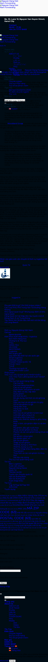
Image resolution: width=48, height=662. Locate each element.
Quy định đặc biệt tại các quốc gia (24, 356)
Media (12, 69)
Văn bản (35, 528)
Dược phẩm (18, 394)
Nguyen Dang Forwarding (36, 70)
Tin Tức (8, 629)
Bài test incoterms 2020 (20, 90)
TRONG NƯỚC (15, 472)
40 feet (3, 495)
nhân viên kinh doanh (18, 515)
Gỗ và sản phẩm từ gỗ (23, 404)
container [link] (26, 82)
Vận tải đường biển (17, 476)
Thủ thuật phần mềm (18, 638)
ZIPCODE (13, 487)
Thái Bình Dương (12, 523)
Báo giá (8, 640)
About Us (8, 604)
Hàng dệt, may (20, 407)
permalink (4, 267)
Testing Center (15, 360)
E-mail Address (7, 567)
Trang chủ (9, 602)
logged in (16, 298)
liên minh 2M (13, 509)
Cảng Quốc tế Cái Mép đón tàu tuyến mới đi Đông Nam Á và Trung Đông (24, 317)
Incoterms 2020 (23, 505)
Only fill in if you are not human (14, 578)
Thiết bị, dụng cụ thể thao (25, 445)
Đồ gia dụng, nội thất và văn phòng (29, 398)
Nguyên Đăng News (18, 468)
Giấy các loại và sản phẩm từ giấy (28, 402)
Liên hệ (12, 612)
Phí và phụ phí (15, 353)
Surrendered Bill (6, 521)
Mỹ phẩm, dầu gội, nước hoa (26, 428)
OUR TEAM (14, 608)
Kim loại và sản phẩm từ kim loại (28, 413)
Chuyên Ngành (15, 633)
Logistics (13, 351)
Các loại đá (18, 383)
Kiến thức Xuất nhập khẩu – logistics (20, 337)
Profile (12, 610)
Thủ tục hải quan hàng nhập (21, 381)
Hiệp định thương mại (29, 502)
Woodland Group (15, 123)
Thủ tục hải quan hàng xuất (21, 460)
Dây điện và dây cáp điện (24, 392)
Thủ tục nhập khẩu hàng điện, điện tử (30, 449)
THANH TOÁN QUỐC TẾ (20, 362)
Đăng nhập (5, 586)
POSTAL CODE (15, 518)
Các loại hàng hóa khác (23, 385)
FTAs (11, 343)
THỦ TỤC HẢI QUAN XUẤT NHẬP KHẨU (22, 375)
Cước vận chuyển (16, 466)
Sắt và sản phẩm (20, 440)
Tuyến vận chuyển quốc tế (20, 474)
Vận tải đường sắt (17, 479)
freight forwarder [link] (40, 255)
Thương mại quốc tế (18, 368)
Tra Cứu (7, 483)
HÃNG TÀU (14, 345)
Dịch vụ (12, 614)
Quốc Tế (3, 45)
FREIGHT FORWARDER (10, 500)
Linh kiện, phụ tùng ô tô (24, 415)
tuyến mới (32, 525)
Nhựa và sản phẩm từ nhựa (25, 430)
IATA (9, 505)
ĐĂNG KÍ (8, 642)
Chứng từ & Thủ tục (18, 341)
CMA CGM (20, 498)
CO (30, 498)
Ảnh (15, 623)
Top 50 (11, 525)
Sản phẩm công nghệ (23, 436)
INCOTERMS (14, 349)
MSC (22, 508)
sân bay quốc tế (19, 521)
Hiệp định (12, 503)
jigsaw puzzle (15, 334)
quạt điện (36, 519)
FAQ (11, 619)
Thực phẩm (18, 451)
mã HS (21, 512)
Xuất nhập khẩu (16, 481)
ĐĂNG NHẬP (10, 644)
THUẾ (11, 366)
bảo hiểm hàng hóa (17, 339)
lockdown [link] (20, 93)
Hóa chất (17, 411)
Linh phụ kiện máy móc (23, 417)
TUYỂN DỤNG (15, 616)
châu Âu (7, 498)
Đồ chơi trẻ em (20, 396)
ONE (42, 515)
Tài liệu (16, 627)
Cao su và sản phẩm (22, 387)
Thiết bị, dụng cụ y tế (22, 447)
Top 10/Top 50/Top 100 (19, 485)
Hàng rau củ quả (20, 409)
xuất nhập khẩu (16, 530)
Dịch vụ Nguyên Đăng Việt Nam (18, 330)
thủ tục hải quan (27, 523)
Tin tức (7, 77)
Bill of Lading (13, 495)
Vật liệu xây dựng (21, 457)
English (14, 648)
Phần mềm (9, 373)
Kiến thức (9, 79)
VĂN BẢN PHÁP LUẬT (19, 370)
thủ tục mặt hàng (17, 636)
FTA (25, 500)
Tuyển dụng (9, 489)
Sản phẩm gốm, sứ (21, 438)
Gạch (15, 400)
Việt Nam (27, 528)
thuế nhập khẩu (34, 521)
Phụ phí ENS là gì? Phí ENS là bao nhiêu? (22, 305)
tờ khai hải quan (16, 528)
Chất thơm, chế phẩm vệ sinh (26, 390)
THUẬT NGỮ (14, 364)
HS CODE (13, 347)
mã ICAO (31, 513)
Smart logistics (16, 358)
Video (16, 625)
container (40, 498)
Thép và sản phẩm (21, 443)
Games (7, 332)
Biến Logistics (15, 464)
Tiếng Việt (9, 646)
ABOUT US (14, 606)
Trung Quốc (20, 525)
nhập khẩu (33, 515)
